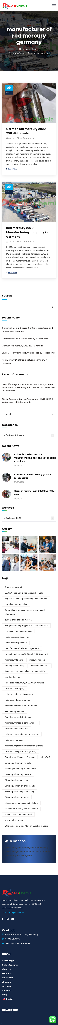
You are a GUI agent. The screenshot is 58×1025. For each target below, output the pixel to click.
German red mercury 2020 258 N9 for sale (26, 131)
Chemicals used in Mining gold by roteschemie (25, 338)
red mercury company (14, 688)
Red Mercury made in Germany (18, 717)
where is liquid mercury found (18, 814)
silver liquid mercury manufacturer (20, 768)
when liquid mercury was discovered (21, 809)
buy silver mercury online (16, 604)
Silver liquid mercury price (16, 780)
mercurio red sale (37, 660)
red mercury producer (14, 740)
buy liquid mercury (13, 677)
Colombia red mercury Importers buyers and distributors (25, 612)
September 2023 (29, 518)
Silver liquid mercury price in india (20, 786)
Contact (6, 990)
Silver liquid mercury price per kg (19, 791)
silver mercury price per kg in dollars (21, 803)
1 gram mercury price (14, 587)
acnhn (11, 138)
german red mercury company (18, 631)
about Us (6, 969)
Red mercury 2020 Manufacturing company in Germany (27, 232)
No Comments (27, 138)
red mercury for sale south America (21, 706)
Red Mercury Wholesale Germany (20, 757)
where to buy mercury (14, 820)
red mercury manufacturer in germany (22, 734)
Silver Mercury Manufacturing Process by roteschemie (29, 352)
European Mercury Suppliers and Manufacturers (26, 625)
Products (6, 973)
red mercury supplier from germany (20, 751)
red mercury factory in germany (19, 694)
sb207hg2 (45, 757)
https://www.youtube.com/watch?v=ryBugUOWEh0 (28, 384)
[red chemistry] (14, 5)
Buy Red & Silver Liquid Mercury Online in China (26, 598)
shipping (6, 982)
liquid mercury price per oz (17, 637)
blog (34, 49)
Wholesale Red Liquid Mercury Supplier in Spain (26, 826)
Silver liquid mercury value (17, 797)
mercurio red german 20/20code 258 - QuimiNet (26, 654)
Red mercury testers (39, 665)
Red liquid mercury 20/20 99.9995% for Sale (24, 683)
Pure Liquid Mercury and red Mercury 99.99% (25, 671)
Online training (10, 965)
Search (7, 295)
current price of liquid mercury (18, 620)
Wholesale (7, 977)
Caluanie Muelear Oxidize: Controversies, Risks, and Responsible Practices (27, 329)
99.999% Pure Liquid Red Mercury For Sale (24, 593)
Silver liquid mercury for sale (18, 763)
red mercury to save (14, 660)
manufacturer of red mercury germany (22, 648)
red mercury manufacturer (16, 728)
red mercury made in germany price (21, 723)
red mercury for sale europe (17, 700)
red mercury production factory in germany (24, 746)
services (6, 986)
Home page (24, 49)
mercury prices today (14, 665)
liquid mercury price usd (16, 643)
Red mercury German (14, 711)
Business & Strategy (29, 435)
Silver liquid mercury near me (18, 774)
